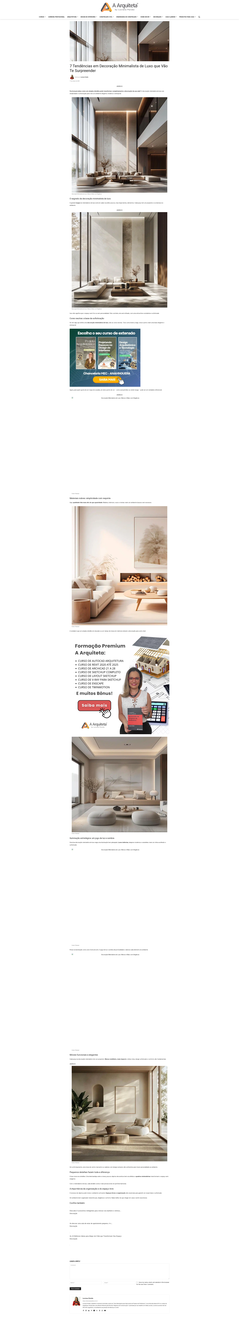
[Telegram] (94, 1312)
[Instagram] (86, 1312)
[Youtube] (105, 1312)
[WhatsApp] (95, 1256)
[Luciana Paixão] (72, 77)
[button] (199, 17)
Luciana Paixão (84, 77)
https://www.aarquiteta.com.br (90, 1303)
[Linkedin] (88, 1312)
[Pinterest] (91, 1256)
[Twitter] (87, 1256)
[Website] (99, 1312)
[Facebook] (82, 1256)
